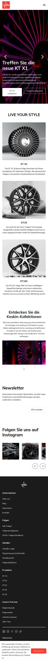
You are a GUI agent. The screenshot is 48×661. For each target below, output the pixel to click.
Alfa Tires (6, 621)
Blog (4, 503)
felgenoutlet (7, 612)
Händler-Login (8, 549)
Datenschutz (7, 638)
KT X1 (4, 576)
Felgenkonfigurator (35, 91)
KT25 (4, 580)
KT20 (4, 590)
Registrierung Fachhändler (13, 553)
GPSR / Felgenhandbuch (12, 535)
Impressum (7, 508)
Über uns (6, 499)
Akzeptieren (38, 651)
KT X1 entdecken (12, 92)
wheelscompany (9, 617)
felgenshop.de (8, 608)
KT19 (4, 594)
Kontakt (5, 512)
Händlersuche (8, 558)
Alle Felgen (7, 526)
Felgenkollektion (9, 562)
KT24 (4, 585)
